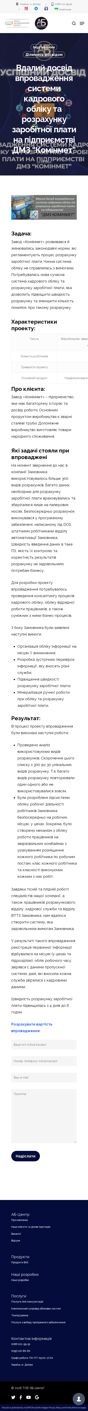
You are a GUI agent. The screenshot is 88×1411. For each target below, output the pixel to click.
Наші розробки (20, 1280)
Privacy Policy (55, 1408)
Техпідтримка (19, 1315)
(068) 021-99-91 (20, 1344)
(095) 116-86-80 (20, 1351)
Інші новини (44, 47)
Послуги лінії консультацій (27, 1301)
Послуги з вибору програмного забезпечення (38, 1322)
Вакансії (16, 1233)
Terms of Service (73, 1408)
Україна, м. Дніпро (22, 1364)
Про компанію (19, 1220)
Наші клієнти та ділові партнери (30, 1226)
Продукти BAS (19, 1262)
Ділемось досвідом (44, 54)
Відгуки (15, 1240)
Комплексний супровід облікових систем (36, 1308)
